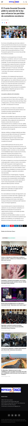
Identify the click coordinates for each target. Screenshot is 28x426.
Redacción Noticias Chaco (8, 231)
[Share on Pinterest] (6, 23)
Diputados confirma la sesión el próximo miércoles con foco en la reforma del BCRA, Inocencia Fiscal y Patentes (12, 327)
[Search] (26, 1)
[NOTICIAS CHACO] (14, 2)
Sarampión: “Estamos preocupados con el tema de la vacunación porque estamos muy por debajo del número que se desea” (13, 282)
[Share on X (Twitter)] (4, 23)
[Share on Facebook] (2, 23)
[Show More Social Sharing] (9, 23)
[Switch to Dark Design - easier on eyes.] (24, 2)
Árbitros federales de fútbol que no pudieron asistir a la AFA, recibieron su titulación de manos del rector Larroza (14, 259)
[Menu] (2, 1)
